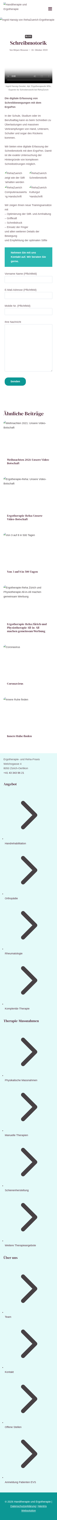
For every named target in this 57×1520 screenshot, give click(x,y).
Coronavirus (15, 684)
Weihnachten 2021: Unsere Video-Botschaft (28, 461)
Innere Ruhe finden (19, 736)
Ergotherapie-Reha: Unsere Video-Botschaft (24, 517)
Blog (28, 36)
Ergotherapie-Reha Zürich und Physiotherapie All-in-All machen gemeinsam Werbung (27, 627)
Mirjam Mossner (20, 50)
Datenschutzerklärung (23, 1506)
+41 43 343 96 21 (14, 772)
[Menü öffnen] (50, 9)
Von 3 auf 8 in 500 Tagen (22, 572)
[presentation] (28, 437)
